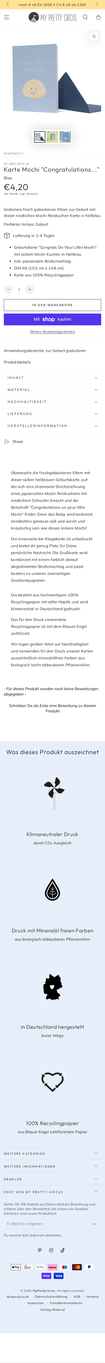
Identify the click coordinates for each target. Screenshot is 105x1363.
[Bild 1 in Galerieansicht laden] (39, 137)
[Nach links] (8, 4)
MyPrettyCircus (44, 1291)
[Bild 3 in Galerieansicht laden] (65, 137)
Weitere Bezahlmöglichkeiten (52, 332)
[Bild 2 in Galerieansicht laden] (52, 137)
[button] (85, 17)
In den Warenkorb (52, 305)
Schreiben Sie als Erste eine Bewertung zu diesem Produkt (52, 708)
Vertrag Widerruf (52, 1310)
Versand (32, 193)
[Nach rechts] (97, 4)
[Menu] (6, 17)
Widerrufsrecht (18, 1297)
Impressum (36, 1303)
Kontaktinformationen (66, 1303)
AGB (76, 1296)
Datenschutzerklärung (51, 1296)
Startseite (13, 153)
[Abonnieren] (95, 1224)
